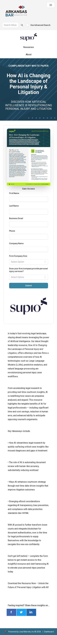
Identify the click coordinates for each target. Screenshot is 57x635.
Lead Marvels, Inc (26, 632)
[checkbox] (27, 25)
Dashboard (49, 632)
